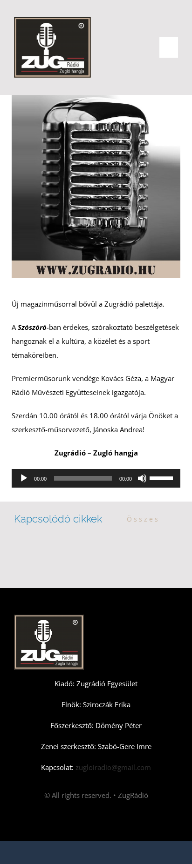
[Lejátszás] (23, 478)
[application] (96, 478)
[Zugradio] (52, 20)
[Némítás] (142, 478)
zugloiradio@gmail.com (112, 767)
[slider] (163, 477)
